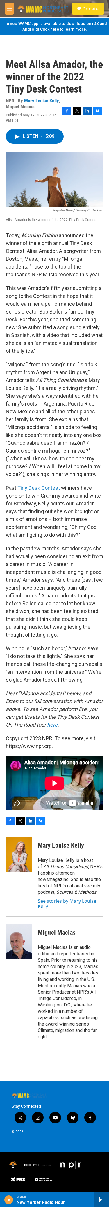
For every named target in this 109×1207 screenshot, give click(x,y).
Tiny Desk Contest (38, 488)
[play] (8, 1200)
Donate (90, 8)
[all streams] (101, 1199)
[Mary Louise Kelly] (19, 854)
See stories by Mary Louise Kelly (67, 903)
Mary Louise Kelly (41, 101)
